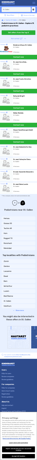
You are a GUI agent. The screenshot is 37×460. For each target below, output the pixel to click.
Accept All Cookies (18, 456)
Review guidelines (7, 379)
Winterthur (8, 286)
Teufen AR (8, 228)
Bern (5, 281)
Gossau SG (8, 223)
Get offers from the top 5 (18, 33)
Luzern (6, 291)
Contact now (18, 57)
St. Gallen (7, 301)
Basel (6, 276)
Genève (7, 266)
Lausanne (7, 271)
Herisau (7, 218)
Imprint (4, 408)
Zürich (6, 261)
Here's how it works (8, 391)
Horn (5, 233)
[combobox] (16, 9)
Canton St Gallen (11, 20)
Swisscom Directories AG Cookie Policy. (17, 438)
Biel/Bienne (8, 296)
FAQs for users (6, 373)
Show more (20, 310)
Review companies (8, 376)
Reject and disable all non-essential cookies (18, 449)
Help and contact (7, 405)
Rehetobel (8, 248)
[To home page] (10, 3)
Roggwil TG (8, 238)
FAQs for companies (8, 388)
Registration (6, 394)
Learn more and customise (18, 443)
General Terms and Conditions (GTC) (14, 411)
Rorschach (8, 243)
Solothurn (7, 306)
